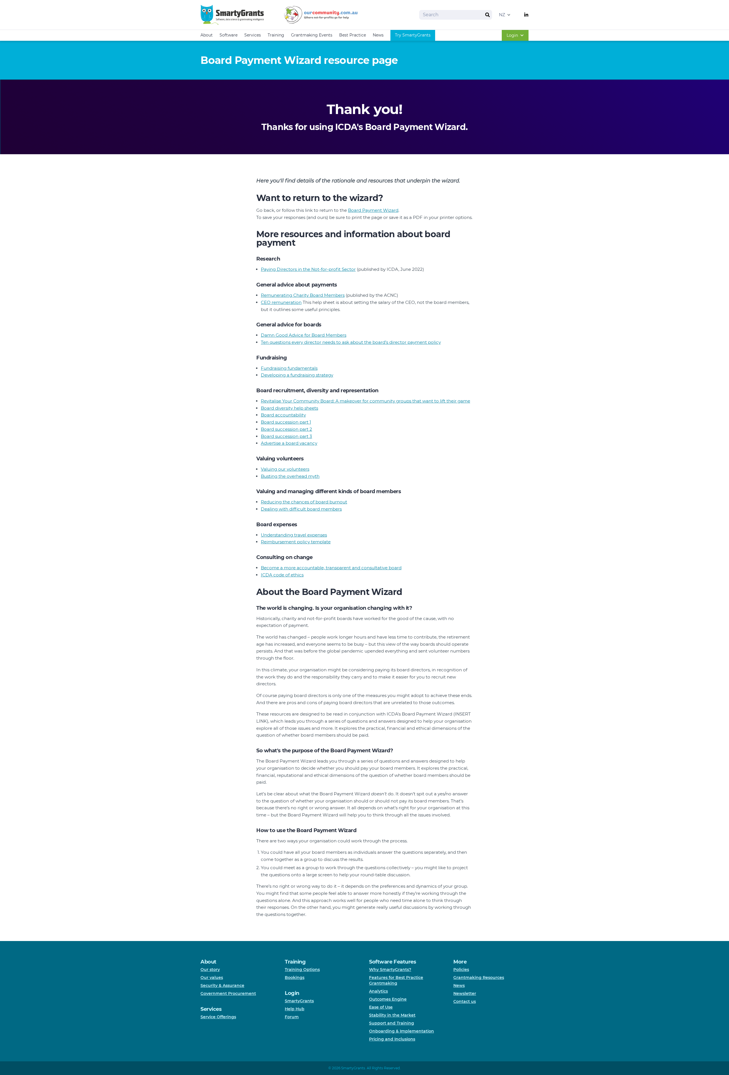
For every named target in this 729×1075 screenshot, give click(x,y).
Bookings (294, 977)
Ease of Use (381, 1007)
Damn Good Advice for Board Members (303, 335)
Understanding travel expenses (294, 535)
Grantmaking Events (311, 35)
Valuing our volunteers (285, 469)
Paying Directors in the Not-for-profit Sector (308, 269)
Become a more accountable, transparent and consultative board (331, 567)
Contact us (464, 1001)
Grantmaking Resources (478, 977)
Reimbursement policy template (296, 541)
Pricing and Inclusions (392, 1039)
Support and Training (391, 1023)
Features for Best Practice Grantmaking (396, 980)
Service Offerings (218, 1016)
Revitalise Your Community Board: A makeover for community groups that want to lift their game (365, 401)
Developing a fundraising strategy (297, 375)
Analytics (378, 991)
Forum (292, 1016)
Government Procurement (228, 993)
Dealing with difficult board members (301, 509)
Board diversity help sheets (289, 408)
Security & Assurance (222, 985)
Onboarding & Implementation (401, 1031)
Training (276, 35)
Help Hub (294, 1008)
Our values (211, 977)
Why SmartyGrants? (390, 969)
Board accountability (283, 415)
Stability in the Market (392, 1015)
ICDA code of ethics (282, 575)
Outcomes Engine (388, 999)
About (206, 35)
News (378, 35)
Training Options (302, 969)
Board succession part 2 (286, 429)
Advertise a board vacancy (289, 443)
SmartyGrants (299, 1000)
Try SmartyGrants (413, 35)
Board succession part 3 (286, 436)
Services (252, 35)
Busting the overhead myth (290, 476)
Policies (461, 969)
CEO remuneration (281, 302)
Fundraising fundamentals (289, 368)
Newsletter (464, 993)
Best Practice (352, 35)
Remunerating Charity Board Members (303, 295)
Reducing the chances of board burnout (304, 502)
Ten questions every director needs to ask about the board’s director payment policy (351, 342)
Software (228, 35)
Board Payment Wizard (373, 210)
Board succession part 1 (286, 422)
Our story (210, 969)
